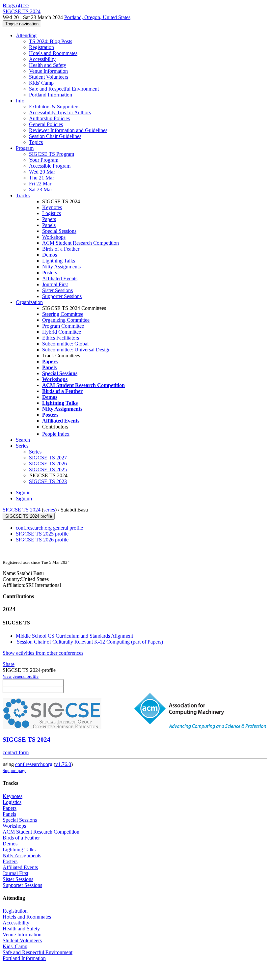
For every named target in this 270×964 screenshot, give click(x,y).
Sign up (24, 498)
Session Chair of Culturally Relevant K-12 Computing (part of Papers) (90, 642)
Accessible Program (49, 166)
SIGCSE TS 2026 (48, 463)
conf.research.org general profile (49, 528)
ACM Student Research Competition (80, 243)
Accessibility (42, 59)
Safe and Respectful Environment (64, 89)
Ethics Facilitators (60, 338)
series (49, 509)
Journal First (55, 284)
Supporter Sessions (62, 296)
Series (35, 451)
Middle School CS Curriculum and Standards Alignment (74, 636)
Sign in (23, 492)
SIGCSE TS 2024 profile (28, 516)
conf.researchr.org (33, 764)
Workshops (54, 237)
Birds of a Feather (60, 249)
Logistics (51, 213)
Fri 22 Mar (40, 183)
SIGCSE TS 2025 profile (42, 534)
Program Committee (63, 326)
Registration (41, 47)
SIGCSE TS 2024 (21, 509)
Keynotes (52, 207)
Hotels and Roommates (53, 53)
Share (8, 664)
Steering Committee (62, 314)
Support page (14, 770)
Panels (49, 225)
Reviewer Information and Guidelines (68, 130)
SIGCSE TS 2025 (48, 469)
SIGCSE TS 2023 (48, 481)
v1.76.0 (63, 764)
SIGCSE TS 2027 (48, 457)
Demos (49, 255)
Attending (26, 35)
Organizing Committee (66, 320)
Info (20, 100)
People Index (55, 434)
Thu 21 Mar (41, 177)
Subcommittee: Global (65, 343)
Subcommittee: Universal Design (76, 349)
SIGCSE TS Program (51, 154)
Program (25, 148)
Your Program (43, 160)
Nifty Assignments (61, 266)
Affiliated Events (59, 278)
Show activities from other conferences (43, 653)
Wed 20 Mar (42, 172)
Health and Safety (47, 65)
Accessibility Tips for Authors (60, 112)
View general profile (21, 676)
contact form (16, 752)
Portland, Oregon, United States (97, 17)
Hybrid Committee (61, 332)
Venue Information (48, 71)
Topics (36, 142)
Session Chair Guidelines (55, 136)
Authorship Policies (49, 118)
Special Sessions (59, 231)
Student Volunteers (48, 77)
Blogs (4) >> (16, 5)
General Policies (46, 124)
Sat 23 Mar (40, 189)
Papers (49, 219)
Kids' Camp (41, 83)
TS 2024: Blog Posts (50, 41)
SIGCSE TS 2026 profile (42, 539)
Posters (49, 272)
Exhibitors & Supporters (54, 106)
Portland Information (50, 94)
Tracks (23, 195)
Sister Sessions (57, 290)
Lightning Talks (58, 260)
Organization (29, 302)
